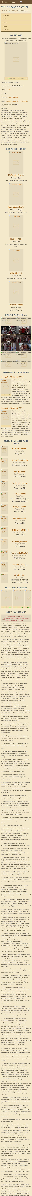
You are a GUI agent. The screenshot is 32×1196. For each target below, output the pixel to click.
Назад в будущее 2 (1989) (12, 376)
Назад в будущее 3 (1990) (12, 408)
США (8, 90)
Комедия (15, 11)
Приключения (16, 101)
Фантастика (24, 101)
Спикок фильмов (6, 11)
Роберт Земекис (13, 97)
